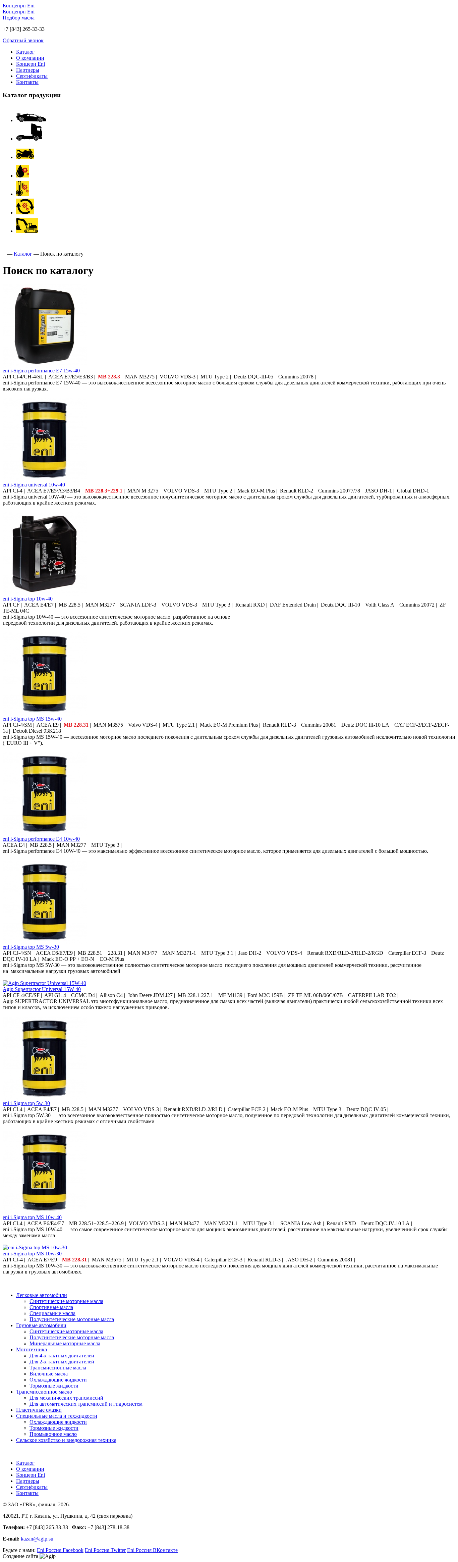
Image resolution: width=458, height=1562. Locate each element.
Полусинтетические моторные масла (72, 1319)
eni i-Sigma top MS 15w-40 (32, 719)
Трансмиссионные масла (58, 1367)
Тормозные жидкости (54, 1386)
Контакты (27, 82)
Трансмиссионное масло (44, 1392)
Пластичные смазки (39, 1410)
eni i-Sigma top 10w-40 (28, 599)
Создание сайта (20, 1556)
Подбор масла (19, 17)
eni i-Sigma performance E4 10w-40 (41, 839)
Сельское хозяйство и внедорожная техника (66, 1440)
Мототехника (31, 1349)
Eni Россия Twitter (105, 1550)
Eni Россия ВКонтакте (152, 1550)
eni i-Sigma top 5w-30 (26, 1103)
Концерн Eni (30, 64)
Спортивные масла (51, 1307)
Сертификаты (32, 76)
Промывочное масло (53, 1434)
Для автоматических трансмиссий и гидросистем (86, 1404)
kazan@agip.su (37, 1539)
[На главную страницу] (4, 254)
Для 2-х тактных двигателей (62, 1361)
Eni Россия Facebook (60, 1550)
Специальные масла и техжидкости (56, 1416)
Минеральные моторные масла (65, 1343)
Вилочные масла (49, 1373)
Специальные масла (52, 1313)
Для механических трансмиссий (66, 1398)
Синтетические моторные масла (66, 1301)
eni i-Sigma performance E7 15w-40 (41, 370)
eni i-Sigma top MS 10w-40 (32, 1217)
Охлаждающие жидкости (58, 1380)
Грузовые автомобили (41, 1325)
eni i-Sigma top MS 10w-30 (32, 1253)
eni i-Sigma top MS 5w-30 (31, 947)
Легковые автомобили (41, 1295)
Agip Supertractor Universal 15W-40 (42, 989)
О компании (30, 58)
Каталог (25, 52)
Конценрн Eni (19, 5)
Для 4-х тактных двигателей (62, 1355)
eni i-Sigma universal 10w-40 (34, 484)
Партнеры (27, 70)
